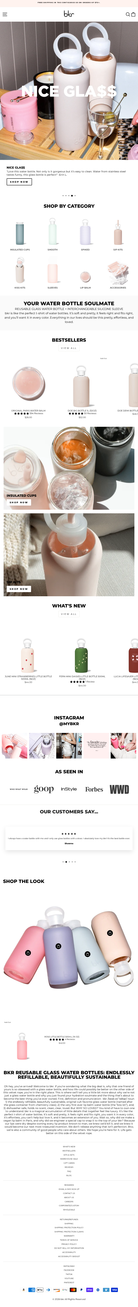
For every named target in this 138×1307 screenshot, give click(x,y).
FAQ (69, 1171)
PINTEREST (69, 1282)
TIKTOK (69, 1274)
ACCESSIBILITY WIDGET (69, 1256)
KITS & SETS (69, 1155)
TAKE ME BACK (22, 181)
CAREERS (69, 1201)
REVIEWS (69, 1167)
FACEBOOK (69, 1270)
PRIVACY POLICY (69, 1244)
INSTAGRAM (69, 1266)
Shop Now (19, 502)
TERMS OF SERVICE (69, 1240)
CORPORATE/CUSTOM (69, 1205)
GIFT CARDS (69, 1163)
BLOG (69, 1175)
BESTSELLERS (69, 1151)
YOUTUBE (69, 1278)
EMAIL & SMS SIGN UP (69, 1189)
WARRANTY (69, 1236)
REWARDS (69, 1185)
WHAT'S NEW (69, 1146)
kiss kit (121, 1105)
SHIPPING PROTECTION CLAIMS (69, 1232)
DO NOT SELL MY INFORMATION (69, 1248)
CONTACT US (69, 1193)
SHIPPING (69, 1223)
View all (69, 348)
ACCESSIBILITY (69, 1252)
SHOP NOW (19, 589)
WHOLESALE (69, 1210)
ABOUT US (69, 1197)
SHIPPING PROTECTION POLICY (69, 1227)
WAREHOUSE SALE (69, 1159)
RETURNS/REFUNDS (69, 1219)
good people (48, 1130)
